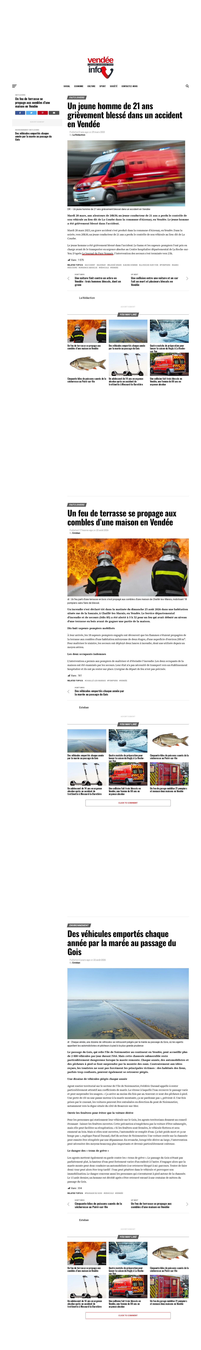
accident (90, 265)
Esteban (76, 533)
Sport (102, 86)
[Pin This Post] (43, 113)
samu (175, 265)
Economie (78, 86)
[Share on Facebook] (20, 113)
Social (67, 86)
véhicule (104, 268)
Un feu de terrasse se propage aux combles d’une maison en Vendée (32, 102)
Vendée (114, 268)
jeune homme (131, 265)
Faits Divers (20, 95)
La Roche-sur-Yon (149, 265)
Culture (91, 86)
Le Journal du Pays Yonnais (97, 253)
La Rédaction (78, 135)
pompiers (165, 265)
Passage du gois (94, 1193)
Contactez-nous (130, 86)
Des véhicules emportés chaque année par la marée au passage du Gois (33, 136)
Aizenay (102, 265)
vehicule (109, 1193)
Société (113, 86)
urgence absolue (88, 268)
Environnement (22, 130)
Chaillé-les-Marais (96, 681)
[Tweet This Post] (31, 113)
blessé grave (115, 265)
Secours (73, 268)
